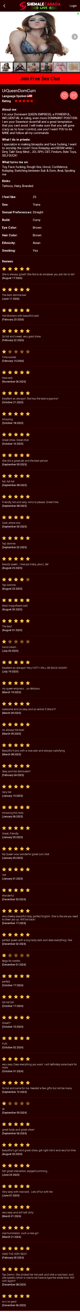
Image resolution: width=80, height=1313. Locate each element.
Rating (6, 101)
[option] (7, 67)
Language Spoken (14, 96)
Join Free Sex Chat (40, 79)
